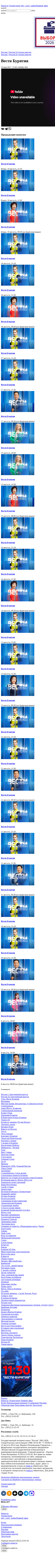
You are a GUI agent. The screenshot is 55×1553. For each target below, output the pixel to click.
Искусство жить (8, 1254)
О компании (33, 1403)
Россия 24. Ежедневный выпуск (15, 1097)
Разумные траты (8, 1268)
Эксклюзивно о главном (11, 1319)
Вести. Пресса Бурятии (11, 1289)
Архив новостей (8, 1484)
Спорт (4, 1240)
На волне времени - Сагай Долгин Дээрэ (19, 1293)
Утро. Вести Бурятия (10, 1099)
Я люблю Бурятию (9, 1298)
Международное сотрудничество (15, 1252)
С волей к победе (8, 1270)
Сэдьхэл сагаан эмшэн (10, 1208)
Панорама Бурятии (9, 1115)
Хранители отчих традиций (13, 1182)
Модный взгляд (8, 1321)
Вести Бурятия (8, 164)
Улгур (3, 1131)
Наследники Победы (10, 1145)
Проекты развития (9, 1316)
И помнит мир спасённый (12, 1328)
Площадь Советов (9, 1219)
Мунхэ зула (6, 1212)
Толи (3, 1150)
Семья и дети (7, 1296)
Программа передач (23, 1405)
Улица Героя (6, 1168)
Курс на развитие (8, 1235)
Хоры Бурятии (7, 1340)
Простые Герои (7, 1154)
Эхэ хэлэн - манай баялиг (12, 1266)
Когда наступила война (11, 1326)
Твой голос (6, 1233)
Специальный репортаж (11, 1111)
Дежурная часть (8, 1224)
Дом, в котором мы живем (12, 1275)
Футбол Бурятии (8, 1196)
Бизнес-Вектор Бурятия (11, 1312)
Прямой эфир (34, 6)
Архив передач (24, 52)
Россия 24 (13, 52)
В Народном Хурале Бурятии (13, 1117)
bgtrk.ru (29, 1466)
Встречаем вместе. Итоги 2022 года (16, 1180)
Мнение (4, 1164)
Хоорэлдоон (6, 1189)
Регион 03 (5, 1342)
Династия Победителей (11, 1138)
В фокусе (5, 1256)
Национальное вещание (17, 1403)
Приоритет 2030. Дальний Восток (16, 1166)
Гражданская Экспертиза (12, 1337)
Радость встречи (8, 1198)
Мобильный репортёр (10, 1238)
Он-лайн (5, 1291)
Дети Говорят (7, 1134)
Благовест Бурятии (9, 1136)
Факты (4, 1247)
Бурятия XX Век (8, 1249)
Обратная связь (7, 1405)
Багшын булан (7, 1127)
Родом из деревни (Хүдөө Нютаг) (15, 1122)
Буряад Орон (6, 1113)
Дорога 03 (5, 1120)
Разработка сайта (8, 1499)
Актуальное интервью (10, 1279)
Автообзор (5, 1171)
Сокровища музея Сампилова (14, 1201)
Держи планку (7, 1259)
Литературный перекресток (13, 1300)
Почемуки (5, 1309)
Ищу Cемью (6, 1152)
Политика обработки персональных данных (20, 1477)
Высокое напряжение (10, 1215)
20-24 (3, 1161)
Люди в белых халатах (11, 1335)
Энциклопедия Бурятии (11, 1203)
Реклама (43, 1403)
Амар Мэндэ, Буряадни (11, 1108)
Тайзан (4, 1231)
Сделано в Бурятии (9, 1143)
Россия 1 (5, 52)
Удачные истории (8, 1323)
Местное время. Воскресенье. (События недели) (22, 1104)
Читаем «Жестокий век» (11, 1261)
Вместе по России (9, 1129)
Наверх (4, 1398)
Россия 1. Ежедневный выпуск (14, 1094)
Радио (3, 1403)
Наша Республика (9, 1185)
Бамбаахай (5, 1263)
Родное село (6, 1303)
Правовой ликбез (8, 1194)
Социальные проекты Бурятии (14, 1175)
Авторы (4, 1486)
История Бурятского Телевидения (15, 1191)
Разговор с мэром (8, 1141)
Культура (5, 1245)
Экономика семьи (8, 1222)
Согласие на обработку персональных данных (21, 1479)
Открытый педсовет (10, 1314)
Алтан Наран (7, 1242)
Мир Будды (6, 1330)
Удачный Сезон (7, 1159)
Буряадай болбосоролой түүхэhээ (15, 1210)
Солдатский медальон (10, 1217)
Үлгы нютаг (6, 1157)
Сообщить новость (9, 1543)
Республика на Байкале (11, 1277)
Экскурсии (37, 1405)
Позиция (5, 1282)
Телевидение (14, 6)
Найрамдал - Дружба (10, 1148)
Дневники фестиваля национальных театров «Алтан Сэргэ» (27, 1305)
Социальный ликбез (10, 1205)
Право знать (6, 1286)
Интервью (5, 1101)
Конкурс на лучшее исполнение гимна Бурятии (22, 1178)
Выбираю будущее (9, 1307)
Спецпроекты (7, 1106)
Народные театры (8, 1284)
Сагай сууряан (7, 1187)
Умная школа (6, 1344)
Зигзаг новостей (8, 1272)
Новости (5, 6)
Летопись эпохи (8, 1124)
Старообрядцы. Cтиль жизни (13, 1173)
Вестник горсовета (9, 1333)
